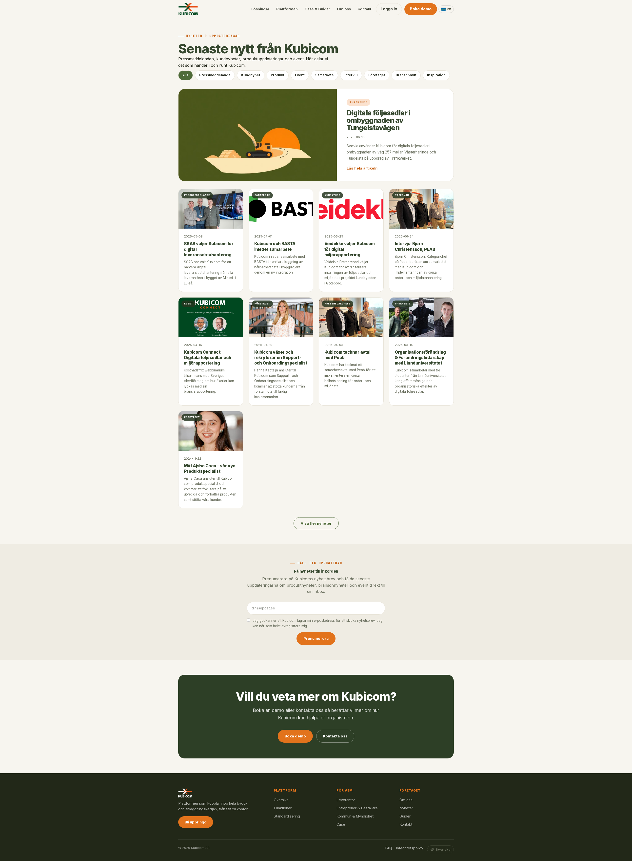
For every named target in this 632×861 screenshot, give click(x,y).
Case (340, 824)
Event (300, 75)
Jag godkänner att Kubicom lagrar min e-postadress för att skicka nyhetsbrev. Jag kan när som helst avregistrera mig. (317, 623)
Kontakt (364, 9)
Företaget (376, 75)
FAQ (388, 848)
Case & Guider (317, 9)
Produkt (277, 75)
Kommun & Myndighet (355, 816)
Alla (185, 75)
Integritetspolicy (409, 848)
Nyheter (406, 808)
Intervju (351, 75)
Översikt (281, 800)
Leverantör (345, 800)
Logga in (389, 8)
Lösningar (260, 9)
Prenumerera (316, 638)
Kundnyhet (250, 75)
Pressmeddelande (215, 75)
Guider (405, 816)
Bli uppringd (196, 822)
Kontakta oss (335, 736)
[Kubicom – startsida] (188, 9)
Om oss (344, 9)
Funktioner (283, 808)
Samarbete (324, 75)
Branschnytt (406, 75)
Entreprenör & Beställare (357, 808)
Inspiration (436, 75)
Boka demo (421, 8)
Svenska (443, 849)
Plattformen (287, 9)
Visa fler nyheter (316, 523)
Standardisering (287, 816)
